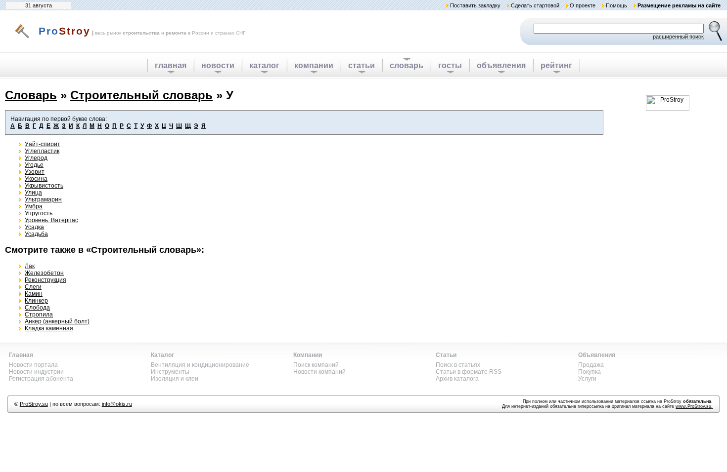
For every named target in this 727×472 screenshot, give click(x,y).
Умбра (34, 206)
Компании (307, 355)
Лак (30, 266)
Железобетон (44, 273)
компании (313, 65)
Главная (21, 355)
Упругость (38, 213)
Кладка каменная (49, 328)
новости (217, 65)
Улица (33, 192)
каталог (264, 65)
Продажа (591, 364)
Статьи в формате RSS (468, 371)
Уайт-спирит (42, 144)
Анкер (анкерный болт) (57, 321)
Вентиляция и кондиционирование (200, 364)
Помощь (616, 5)
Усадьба (36, 234)
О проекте (582, 5)
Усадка (34, 227)
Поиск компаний (316, 364)
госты (450, 65)
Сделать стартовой (535, 5)
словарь (406, 65)
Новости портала (33, 364)
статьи (361, 65)
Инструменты (170, 371)
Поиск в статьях (458, 364)
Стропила (39, 314)
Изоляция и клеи (174, 378)
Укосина (36, 178)
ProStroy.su (34, 404)
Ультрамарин (43, 199)
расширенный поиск (678, 36)
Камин (34, 293)
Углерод (36, 158)
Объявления (596, 355)
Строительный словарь (141, 95)
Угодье (34, 164)
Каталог (162, 355)
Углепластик (42, 151)
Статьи (446, 355)
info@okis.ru (117, 404)
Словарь (31, 95)
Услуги (587, 378)
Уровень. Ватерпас (51, 220)
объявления (501, 65)
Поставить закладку (475, 5)
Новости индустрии (36, 371)
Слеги (33, 286)
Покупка (589, 371)
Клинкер (36, 300)
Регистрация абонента (41, 378)
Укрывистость (44, 185)
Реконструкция (45, 279)
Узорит (35, 171)
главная (170, 65)
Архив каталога (457, 378)
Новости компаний (319, 371)
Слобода (37, 307)
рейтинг (556, 65)
